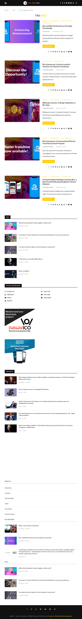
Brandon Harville (48, 70)
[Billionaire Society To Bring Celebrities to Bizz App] (22, 110)
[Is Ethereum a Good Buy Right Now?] (11, 262)
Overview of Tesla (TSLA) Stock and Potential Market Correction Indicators (44, 235)
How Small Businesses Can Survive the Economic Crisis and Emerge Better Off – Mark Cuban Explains (47, 414)
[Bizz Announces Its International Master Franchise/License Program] (22, 148)
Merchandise (9, 498)
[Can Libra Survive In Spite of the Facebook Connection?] (11, 250)
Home (6, 10)
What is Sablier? (24, 271)
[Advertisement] (41, 455)
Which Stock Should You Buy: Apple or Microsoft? (35, 223)
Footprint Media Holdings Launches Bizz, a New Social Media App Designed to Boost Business (59, 182)
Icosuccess (47, 31)
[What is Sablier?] (11, 274)
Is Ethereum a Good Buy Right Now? (30, 259)
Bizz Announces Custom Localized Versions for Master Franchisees (56, 65)
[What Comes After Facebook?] (11, 529)
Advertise (8, 488)
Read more (48, 46)
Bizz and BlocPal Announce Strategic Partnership (35, 538)
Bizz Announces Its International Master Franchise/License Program (59, 142)
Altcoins (44, 20)
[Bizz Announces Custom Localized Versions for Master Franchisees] (22, 72)
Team (6, 503)
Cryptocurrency (54, 20)
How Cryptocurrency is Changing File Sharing (33, 389)
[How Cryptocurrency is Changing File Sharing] (11, 392)
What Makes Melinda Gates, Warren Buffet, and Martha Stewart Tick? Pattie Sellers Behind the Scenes (47, 378)
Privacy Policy (9, 514)
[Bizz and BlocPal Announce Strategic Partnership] (22, 31)
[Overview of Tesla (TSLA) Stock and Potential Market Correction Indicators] (11, 238)
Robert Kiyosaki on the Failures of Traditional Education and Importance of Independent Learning (44, 402)
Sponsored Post (66, 20)
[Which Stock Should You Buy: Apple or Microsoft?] (11, 226)
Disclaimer (8, 509)
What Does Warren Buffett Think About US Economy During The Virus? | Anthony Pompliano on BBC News (46, 426)
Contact (7, 493)
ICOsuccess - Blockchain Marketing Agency (59, 616)
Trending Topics (47, 23)
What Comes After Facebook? (29, 525)
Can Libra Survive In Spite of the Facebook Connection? (37, 247)
